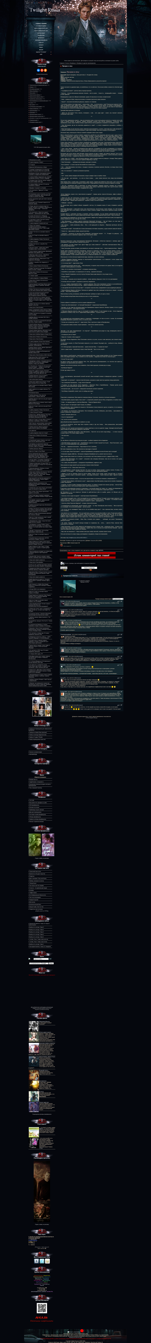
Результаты (38, 1247)
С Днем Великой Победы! (36, 412)
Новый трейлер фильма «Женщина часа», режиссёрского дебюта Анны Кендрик (40, 331)
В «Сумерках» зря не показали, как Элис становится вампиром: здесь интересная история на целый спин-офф (40, 195)
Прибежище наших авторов (36, 809)
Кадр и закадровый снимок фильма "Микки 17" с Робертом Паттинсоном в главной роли (40, 310)
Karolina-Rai (50, 1291)
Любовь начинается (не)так (36, 880)
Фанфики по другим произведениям (39, 118)
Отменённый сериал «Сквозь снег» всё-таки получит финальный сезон (40, 441)
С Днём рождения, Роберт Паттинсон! (39, 409)
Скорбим (31, 437)
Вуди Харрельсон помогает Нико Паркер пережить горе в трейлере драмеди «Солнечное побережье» (40, 596)
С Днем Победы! (33, 241)
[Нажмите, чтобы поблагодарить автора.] (64, 568)
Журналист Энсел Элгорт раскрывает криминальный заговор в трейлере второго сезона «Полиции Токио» (40, 629)
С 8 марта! (32, 164)
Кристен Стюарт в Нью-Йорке (37, 451)
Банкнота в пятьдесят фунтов (37, 873)
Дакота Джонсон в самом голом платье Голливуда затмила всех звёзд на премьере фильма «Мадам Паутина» (40, 543)
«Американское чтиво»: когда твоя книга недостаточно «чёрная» (40, 521)
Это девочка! (32, 430)
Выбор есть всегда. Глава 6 (36, 927)
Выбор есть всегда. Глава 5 (36, 929)
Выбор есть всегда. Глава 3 (36, 934)
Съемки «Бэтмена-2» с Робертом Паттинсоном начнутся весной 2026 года (39, 216)
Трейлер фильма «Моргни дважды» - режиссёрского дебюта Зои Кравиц (39, 427)
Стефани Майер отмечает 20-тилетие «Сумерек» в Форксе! (39, 185)
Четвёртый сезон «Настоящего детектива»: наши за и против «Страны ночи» (40, 488)
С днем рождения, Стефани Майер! (38, 278)
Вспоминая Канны (34, 392)
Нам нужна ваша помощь (36, 379)
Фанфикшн (73, 63)
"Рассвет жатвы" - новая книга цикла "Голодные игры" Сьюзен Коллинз (39, 248)
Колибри (31, 890)
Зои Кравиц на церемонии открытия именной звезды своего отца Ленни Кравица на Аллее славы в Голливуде (40, 445)
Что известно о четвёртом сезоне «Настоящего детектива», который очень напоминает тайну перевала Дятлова (39, 666)
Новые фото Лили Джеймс (36, 562)
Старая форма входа (41, 74)
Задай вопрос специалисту (36, 781)
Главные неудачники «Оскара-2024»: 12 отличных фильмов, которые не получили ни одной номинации (40, 464)
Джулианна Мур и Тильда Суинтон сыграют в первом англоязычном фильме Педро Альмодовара (40, 573)
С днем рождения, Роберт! (36, 162)
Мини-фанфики (34, 91)
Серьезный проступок (35, 871)
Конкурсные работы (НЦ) (36, 96)
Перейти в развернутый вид (42, 1009)
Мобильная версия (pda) (75, 1337)
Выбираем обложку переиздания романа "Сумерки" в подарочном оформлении (40, 174)
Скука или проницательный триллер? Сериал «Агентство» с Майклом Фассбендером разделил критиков (39, 294)
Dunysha (93, 540)
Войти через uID (42, 66)
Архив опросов (45, 1247)
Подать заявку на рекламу (42, 858)
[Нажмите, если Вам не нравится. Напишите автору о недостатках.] (89, 568)
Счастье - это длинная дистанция (38, 888)
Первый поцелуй (33, 899)
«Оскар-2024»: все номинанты (37, 589)
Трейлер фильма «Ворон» (36, 448)
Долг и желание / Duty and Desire (37, 878)
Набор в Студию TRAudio (36, 737)
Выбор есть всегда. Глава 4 (36, 932)
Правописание (33, 120)
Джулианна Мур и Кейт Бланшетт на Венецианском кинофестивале (38, 358)
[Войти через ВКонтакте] (38, 70)
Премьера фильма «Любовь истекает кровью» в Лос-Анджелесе (39, 469)
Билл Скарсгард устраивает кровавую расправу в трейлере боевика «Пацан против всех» (40, 496)
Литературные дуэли (35, 114)
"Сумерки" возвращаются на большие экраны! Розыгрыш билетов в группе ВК (39, 170)
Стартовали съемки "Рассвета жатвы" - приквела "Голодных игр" (39, 220)
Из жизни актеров (34, 89)
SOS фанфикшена (34, 805)
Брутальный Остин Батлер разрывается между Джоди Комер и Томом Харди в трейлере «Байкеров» (39, 479)
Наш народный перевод (35, 787)
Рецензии (32, 112)
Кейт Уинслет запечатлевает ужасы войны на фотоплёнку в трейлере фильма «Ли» (40, 424)
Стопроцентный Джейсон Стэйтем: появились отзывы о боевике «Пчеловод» (39, 625)
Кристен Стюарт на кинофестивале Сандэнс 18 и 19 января (38, 601)
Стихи (31, 102)
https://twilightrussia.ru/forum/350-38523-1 (76, 537)
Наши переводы (34, 108)
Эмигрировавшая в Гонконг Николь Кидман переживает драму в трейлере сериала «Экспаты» (40, 676)
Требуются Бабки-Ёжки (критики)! (38, 732)
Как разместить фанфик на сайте (38, 802)
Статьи (67, 63)
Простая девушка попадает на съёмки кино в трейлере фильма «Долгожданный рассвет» (40, 552)
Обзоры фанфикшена (35, 816)
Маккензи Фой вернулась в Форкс (38, 167)
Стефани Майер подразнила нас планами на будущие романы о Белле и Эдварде (40, 177)
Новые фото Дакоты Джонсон (37, 560)
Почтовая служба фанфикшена (37, 814)
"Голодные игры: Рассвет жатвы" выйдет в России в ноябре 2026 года (40, 181)
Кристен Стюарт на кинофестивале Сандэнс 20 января (38, 592)
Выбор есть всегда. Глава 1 (36, 944)
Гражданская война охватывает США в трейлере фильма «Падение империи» (39, 569)
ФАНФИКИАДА (33, 754)
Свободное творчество (36, 98)
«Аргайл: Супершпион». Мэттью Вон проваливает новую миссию (38, 531)
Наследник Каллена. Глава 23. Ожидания (40, 946)
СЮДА (41, 1148)
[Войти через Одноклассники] (45, 70)
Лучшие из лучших (34, 807)
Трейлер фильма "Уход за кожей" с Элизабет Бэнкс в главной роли (38, 376)
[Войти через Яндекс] (41, 70)
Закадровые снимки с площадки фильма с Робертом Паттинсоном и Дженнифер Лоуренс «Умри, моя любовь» (40, 362)
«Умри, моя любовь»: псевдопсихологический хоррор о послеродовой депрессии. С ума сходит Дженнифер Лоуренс (39, 227)
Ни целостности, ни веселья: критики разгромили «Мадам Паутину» (39, 538)
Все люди (32, 104)
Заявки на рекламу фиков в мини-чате (42, 1008)
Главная (107, 3)
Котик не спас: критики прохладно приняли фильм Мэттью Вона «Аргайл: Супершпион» (40, 565)
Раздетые (31, 876)
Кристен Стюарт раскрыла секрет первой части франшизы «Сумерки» (40, 518)
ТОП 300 (31, 800)
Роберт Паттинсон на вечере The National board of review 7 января (40, 269)
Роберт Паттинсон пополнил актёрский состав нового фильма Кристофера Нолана (40, 289)
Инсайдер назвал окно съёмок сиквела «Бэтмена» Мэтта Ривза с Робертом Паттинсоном (39, 657)
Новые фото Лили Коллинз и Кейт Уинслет (40, 355)
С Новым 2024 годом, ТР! (36, 653)
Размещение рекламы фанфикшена (41, 1114)
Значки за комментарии (35, 752)
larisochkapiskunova (36, 1291)
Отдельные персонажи (36, 106)
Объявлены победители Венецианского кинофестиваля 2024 (39, 352)
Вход (119, 3)
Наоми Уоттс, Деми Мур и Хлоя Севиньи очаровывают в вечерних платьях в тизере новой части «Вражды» (40, 671)
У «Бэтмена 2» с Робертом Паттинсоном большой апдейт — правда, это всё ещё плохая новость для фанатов (40, 367)
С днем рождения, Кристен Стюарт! (38, 433)
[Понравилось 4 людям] (61, 545)
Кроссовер (32, 92)
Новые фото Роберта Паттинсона (38, 336)
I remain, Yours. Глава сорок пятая (38, 941)
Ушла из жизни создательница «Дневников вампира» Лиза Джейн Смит (40, 252)
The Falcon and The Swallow (36, 885)
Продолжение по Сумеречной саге (39, 100)
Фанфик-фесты (33, 779)
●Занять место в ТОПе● (41, 911)
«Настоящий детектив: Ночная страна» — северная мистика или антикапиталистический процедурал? (40, 605)
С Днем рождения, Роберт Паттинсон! (39, 239)
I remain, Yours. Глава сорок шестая (38, 939)
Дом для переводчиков (35, 812)
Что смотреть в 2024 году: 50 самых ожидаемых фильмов (38, 651)
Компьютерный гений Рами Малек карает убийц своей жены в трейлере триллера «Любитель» (40, 285)
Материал (76, 601)
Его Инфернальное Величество (37, 895)
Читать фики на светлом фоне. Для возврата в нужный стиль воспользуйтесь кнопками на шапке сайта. (91, 60)
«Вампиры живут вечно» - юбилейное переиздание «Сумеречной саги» (39, 255)
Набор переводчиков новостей (37, 739)
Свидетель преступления (36, 909)
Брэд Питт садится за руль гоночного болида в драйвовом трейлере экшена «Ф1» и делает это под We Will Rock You (40, 372)
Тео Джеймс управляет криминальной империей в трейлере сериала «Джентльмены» (39, 501)
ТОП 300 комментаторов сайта (42, 147)
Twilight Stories (33, 892)
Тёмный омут (32, 883)
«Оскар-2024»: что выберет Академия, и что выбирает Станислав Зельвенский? (40, 460)
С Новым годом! (33, 275)
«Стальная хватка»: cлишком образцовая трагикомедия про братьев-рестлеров (40, 614)
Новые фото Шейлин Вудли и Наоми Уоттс (40, 334)
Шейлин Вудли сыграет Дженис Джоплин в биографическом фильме (40, 348)
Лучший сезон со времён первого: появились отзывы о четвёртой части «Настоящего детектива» (38, 641)
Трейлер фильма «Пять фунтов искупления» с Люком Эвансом (37, 396)
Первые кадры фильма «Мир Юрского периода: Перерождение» (39, 344)
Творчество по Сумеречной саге (38, 85)
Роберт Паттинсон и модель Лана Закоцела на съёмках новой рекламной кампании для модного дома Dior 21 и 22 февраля (40, 510)
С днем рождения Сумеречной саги (38, 223)
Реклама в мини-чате (35, 122)
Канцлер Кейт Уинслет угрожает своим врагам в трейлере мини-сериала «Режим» (40, 557)
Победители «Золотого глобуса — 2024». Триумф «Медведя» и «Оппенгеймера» (40, 637)
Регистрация (113, 3)
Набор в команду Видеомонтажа (37, 734)
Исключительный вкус (35, 904)
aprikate (44, 1291)
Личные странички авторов (36, 821)
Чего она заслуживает (35, 897)
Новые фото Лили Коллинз (36, 307)
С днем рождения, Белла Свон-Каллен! (39, 341)
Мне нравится (67, 546)
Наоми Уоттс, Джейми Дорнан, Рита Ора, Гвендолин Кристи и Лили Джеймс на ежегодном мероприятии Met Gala (40, 416)
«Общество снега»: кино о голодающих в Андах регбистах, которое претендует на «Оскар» (40, 610)
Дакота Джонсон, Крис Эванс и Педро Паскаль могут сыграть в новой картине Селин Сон (39, 548)
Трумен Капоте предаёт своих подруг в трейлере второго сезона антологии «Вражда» (39, 646)
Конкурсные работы (35, 94)
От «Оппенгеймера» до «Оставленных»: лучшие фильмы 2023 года (40, 662)
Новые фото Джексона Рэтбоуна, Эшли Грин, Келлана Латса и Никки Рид (39, 382)
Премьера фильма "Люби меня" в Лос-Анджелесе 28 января (39, 259)
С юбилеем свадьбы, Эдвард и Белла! (84, 581)
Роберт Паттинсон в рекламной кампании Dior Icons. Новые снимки (40, 321)
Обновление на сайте (35, 159)
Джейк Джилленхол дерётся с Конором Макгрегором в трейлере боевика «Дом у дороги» (39, 580)
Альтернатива (33, 110)
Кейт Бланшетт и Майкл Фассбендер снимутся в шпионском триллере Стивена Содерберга (40, 585)
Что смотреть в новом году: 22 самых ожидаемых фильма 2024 (39, 633)
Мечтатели (32, 902)
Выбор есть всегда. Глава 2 (36, 937)
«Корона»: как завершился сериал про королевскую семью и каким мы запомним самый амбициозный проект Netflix (40, 684)
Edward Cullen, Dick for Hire (36, 906)
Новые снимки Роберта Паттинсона (38, 265)
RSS (122, 3)
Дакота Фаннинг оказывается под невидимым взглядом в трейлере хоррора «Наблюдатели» (40, 484)
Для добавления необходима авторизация (42, 1007)
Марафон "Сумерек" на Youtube (37, 187)
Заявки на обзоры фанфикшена (37, 819)
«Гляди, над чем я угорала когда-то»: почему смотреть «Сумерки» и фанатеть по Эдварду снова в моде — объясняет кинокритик (40, 208)
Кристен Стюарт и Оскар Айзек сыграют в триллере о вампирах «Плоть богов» (40, 420)
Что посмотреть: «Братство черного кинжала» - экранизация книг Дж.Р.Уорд (39, 213)
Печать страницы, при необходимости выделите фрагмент (80, 563)
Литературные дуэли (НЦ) (36, 116)
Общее (31, 87)
